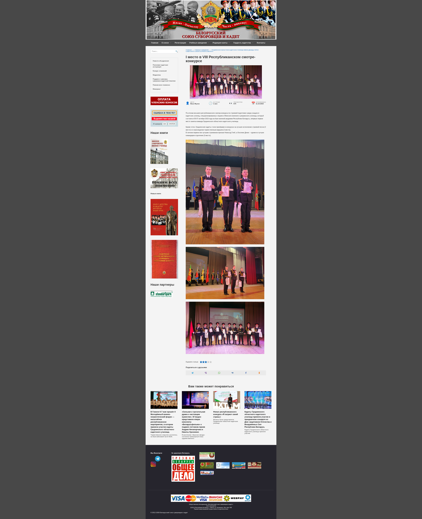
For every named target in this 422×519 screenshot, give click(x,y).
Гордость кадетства (242, 43)
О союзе (165, 43)
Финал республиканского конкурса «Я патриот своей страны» (225, 414)
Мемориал (156, 89)
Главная (154, 43)
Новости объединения (161, 61)
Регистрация (180, 43)
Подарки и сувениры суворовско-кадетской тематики (164, 80)
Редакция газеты (220, 43)
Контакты (261, 43)
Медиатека (157, 75)
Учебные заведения (198, 43)
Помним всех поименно (161, 85)
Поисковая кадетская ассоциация (160, 66)
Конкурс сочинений (160, 71)
